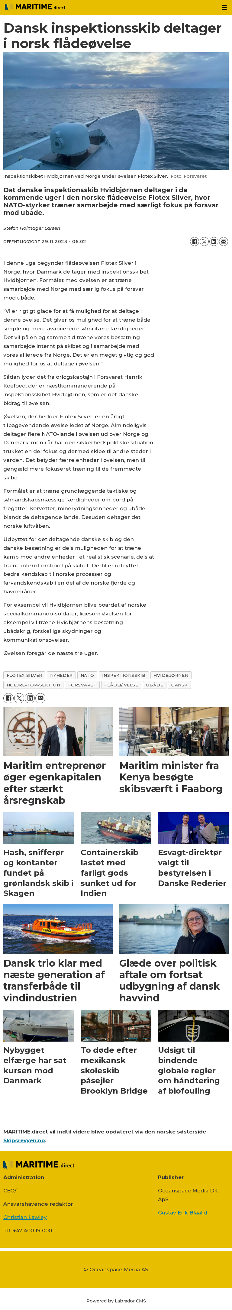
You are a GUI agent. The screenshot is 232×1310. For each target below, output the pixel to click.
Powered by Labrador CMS (116, 1301)
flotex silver (24, 675)
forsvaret (82, 685)
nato (87, 675)
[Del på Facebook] (194, 241)
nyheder (61, 675)
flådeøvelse (121, 685)
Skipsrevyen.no (24, 1140)
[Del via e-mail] (223, 241)
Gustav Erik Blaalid (182, 1213)
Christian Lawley (25, 1217)
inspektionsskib (124, 675)
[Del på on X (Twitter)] (204, 241)
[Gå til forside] (108, 7)
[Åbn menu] (224, 7)
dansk (179, 685)
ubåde (154, 685)
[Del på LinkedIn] (213, 241)
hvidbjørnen (170, 675)
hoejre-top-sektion (33, 685)
